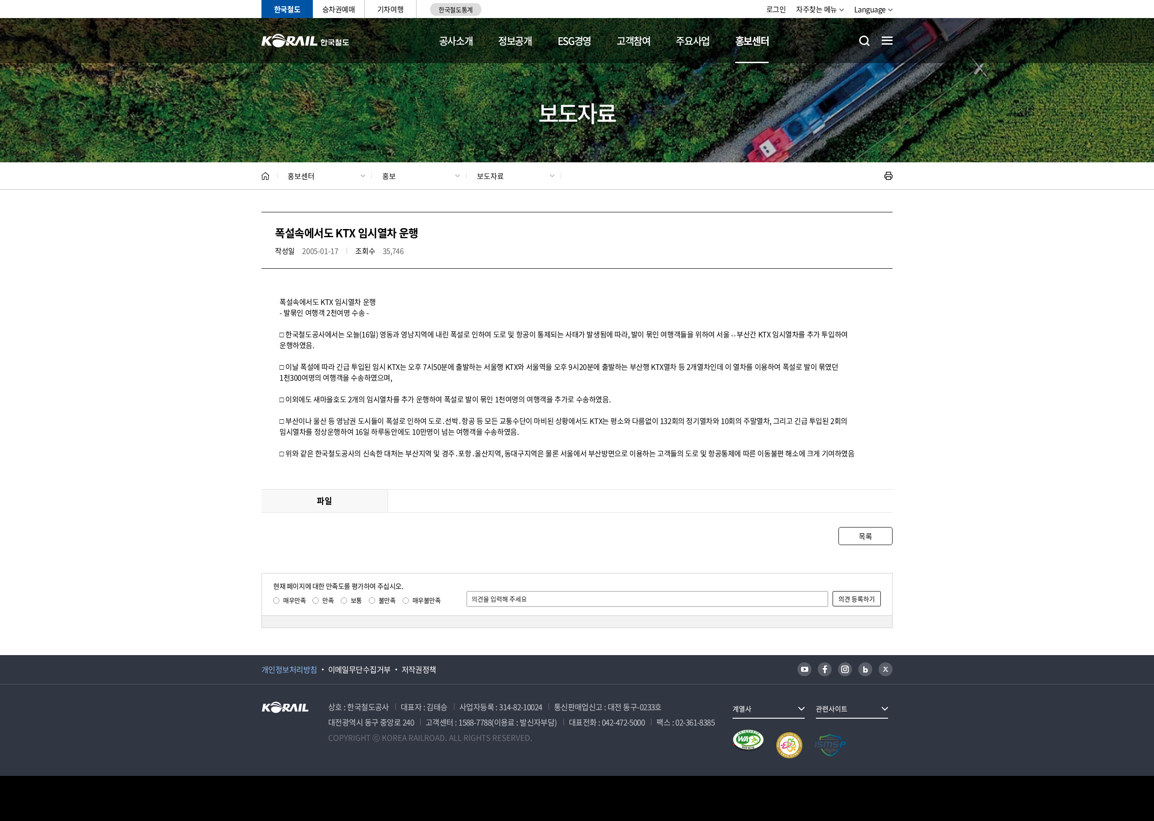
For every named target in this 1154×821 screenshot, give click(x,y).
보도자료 (490, 175)
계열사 (742, 709)
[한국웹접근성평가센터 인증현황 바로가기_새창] (748, 745)
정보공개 (515, 40)
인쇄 (888, 175)
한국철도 (287, 9)
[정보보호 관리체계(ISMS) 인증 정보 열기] (830, 745)
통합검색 (864, 41)
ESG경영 (574, 40)
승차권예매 (338, 9)
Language (870, 9)
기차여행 (390, 9)
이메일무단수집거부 (359, 669)
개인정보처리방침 (289, 669)
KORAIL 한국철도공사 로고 (305, 40)
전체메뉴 (887, 41)
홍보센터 (752, 40)
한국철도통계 (455, 9)
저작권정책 (419, 669)
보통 (356, 600)
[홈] (265, 176)
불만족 (387, 600)
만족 (328, 600)
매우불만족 (426, 600)
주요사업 (693, 40)
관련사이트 (831, 709)
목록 (865, 536)
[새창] (804, 669)
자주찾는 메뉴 (816, 9)
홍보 (389, 175)
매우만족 (294, 600)
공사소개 (456, 40)
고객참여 (633, 40)
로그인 (776, 9)
